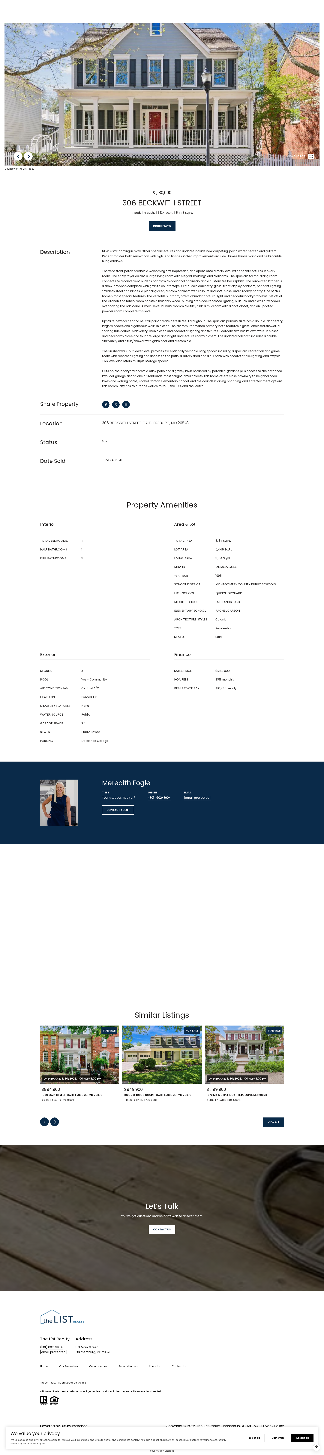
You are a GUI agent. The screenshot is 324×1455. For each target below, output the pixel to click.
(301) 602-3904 (159, 798)
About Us (154, 1366)
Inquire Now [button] (162, 226)
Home (44, 1366)
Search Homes (128, 1366)
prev (18, 156)
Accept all (302, 1437)
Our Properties (68, 1366)
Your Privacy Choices (162, 1450)
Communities (98, 1366)
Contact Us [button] (162, 1229)
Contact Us (179, 1366)
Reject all (254, 1437)
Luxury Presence (74, 1425)
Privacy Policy (272, 1425)
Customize (278, 1437)
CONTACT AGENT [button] (118, 810)
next (28, 156)
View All (273, 1122)
